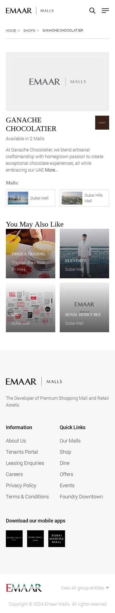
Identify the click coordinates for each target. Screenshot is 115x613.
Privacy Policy (21, 485)
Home (11, 30)
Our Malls (70, 440)
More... (51, 170)
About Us (16, 440)
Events (67, 485)
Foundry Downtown (81, 496)
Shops (29, 30)
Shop (65, 451)
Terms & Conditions (27, 496)
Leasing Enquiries (25, 463)
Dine (65, 463)
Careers (14, 474)
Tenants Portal (22, 451)
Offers (66, 474)
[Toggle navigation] (103, 11)
